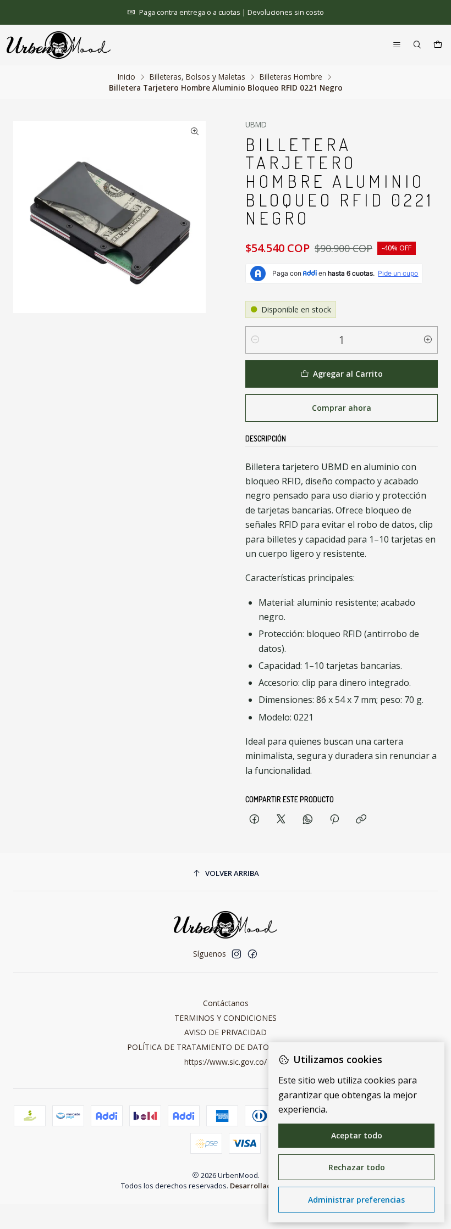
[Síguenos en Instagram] (236, 953)
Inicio (126, 77)
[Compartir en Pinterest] (334, 819)
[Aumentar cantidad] (428, 340)
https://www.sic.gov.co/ (225, 1062)
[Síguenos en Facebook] (252, 953)
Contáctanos (226, 1003)
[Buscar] (417, 45)
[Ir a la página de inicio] (59, 45)
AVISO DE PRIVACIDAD (225, 1032)
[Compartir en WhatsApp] (308, 819)
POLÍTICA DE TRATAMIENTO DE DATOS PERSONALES (225, 1047)
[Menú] (397, 45)
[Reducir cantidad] (255, 340)
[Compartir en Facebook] (254, 819)
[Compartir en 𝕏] (281, 819)
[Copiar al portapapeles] (361, 819)
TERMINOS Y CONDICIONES (225, 1018)
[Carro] (437, 45)
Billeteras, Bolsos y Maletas (197, 77)
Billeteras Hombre (291, 77)
